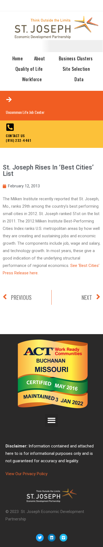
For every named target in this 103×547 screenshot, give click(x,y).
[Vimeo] (63, 538)
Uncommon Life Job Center (25, 112)
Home (17, 58)
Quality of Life (29, 68)
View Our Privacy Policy (26, 473)
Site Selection (76, 68)
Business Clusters (76, 58)
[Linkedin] (51, 538)
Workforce (32, 79)
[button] (51, 420)
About (39, 58)
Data (78, 79)
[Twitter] (40, 538)
